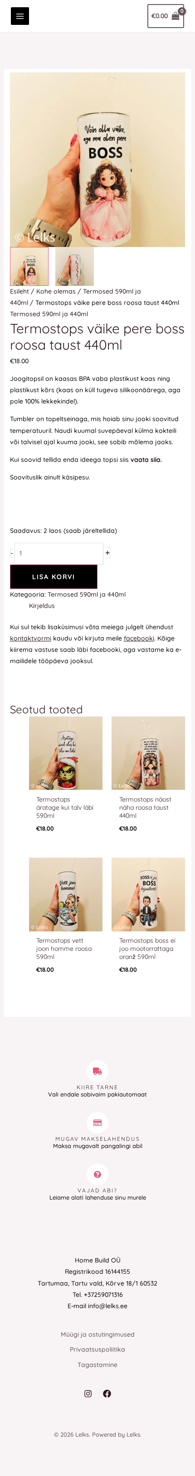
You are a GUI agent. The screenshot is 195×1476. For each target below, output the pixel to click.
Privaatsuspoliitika (97, 1349)
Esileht (19, 291)
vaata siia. (146, 460)
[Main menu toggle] (20, 16)
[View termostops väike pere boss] (29, 266)
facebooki (139, 638)
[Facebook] (107, 1394)
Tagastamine (97, 1365)
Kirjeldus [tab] (42, 606)
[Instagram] (88, 1394)
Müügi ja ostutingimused (98, 1334)
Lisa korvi (53, 577)
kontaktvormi (30, 638)
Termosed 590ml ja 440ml (49, 314)
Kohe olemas (56, 291)
